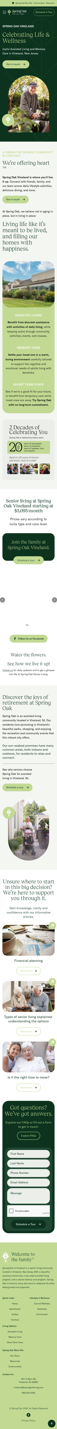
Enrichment (42, 1314)
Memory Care (15, 1337)
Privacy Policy (28, 1420)
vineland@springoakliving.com (28, 1388)
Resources (15, 1361)
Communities (15, 1367)
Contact (15, 1320)
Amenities (42, 1309)
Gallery (15, 1314)
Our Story (15, 1356)
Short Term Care (15, 1342)
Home (15, 1304)
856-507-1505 (28, 1393)
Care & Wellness (42, 1304)
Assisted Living (15, 1332)
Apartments (15, 1309)
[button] (4, 12)
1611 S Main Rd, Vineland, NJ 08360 (28, 1380)
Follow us (8, 670)
